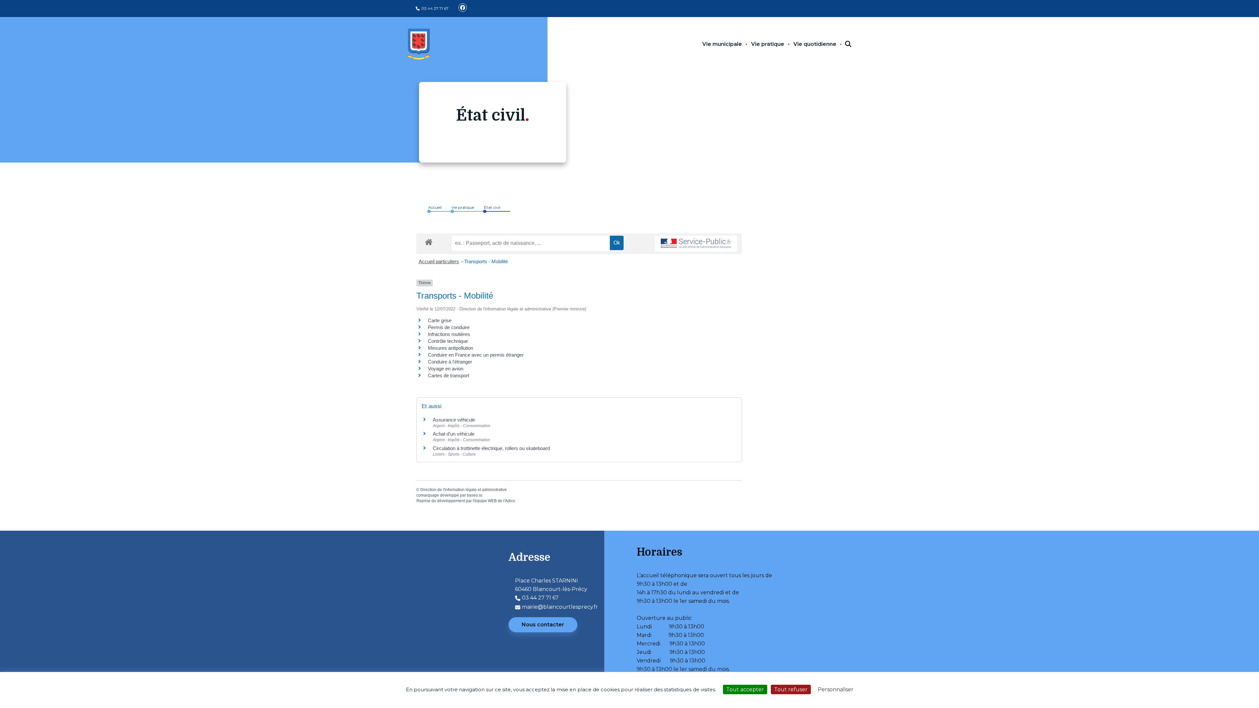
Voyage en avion (445, 368)
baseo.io (474, 495)
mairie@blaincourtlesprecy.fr (560, 607)
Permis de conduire (449, 327)
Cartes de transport (448, 375)
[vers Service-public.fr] (696, 244)
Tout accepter (745, 689)
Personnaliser (835, 689)
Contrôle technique (448, 341)
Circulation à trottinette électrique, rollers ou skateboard (491, 448)
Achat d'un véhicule (453, 434)
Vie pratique (767, 44)
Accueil (435, 207)
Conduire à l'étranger (450, 361)
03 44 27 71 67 (435, 8)
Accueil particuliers (439, 261)
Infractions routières (449, 334)
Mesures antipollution (450, 348)
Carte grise (439, 320)
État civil (492, 207)
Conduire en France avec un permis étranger (476, 355)
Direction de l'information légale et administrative (463, 489)
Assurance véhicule (454, 420)
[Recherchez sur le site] (842, 44)
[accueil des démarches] (428, 241)
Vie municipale (722, 44)
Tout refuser (791, 689)
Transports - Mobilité (486, 261)
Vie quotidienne (814, 44)
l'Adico (509, 501)
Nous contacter (543, 624)
